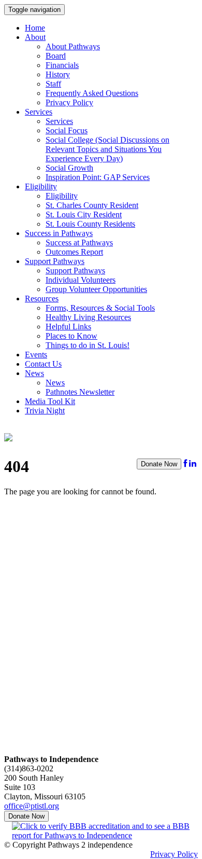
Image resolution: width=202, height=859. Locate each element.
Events (36, 354)
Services (38, 111)
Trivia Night (45, 410)
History (58, 74)
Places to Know (71, 335)
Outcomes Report (74, 251)
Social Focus (67, 130)
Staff (53, 83)
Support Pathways (54, 261)
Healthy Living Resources (88, 317)
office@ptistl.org (31, 805)
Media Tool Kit (50, 401)
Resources (42, 298)
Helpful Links (68, 326)
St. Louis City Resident (84, 214)
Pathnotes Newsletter (80, 391)
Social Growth (69, 167)
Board (56, 55)
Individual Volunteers (81, 279)
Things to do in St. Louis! (87, 345)
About (35, 37)
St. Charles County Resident (92, 205)
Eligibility (41, 186)
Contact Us (43, 363)
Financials (62, 65)
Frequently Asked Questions (92, 93)
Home (35, 27)
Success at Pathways (79, 242)
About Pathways (73, 46)
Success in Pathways (59, 233)
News (34, 373)
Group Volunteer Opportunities (96, 289)
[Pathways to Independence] (8, 435)
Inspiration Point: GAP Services (98, 177)
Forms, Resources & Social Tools (100, 307)
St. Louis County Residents (90, 223)
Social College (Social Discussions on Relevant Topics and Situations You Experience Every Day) (107, 149)
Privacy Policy (69, 102)
